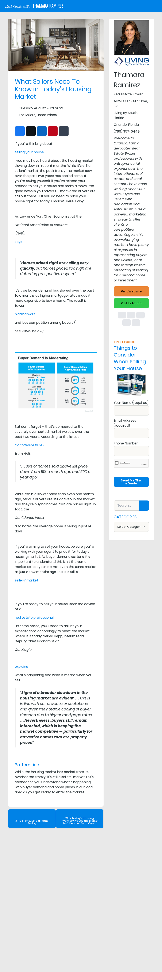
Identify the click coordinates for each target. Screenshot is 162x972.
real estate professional (34, 617)
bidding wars (25, 314)
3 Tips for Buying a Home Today (32, 822)
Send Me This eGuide (131, 481)
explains (21, 666)
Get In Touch (131, 303)
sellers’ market (26, 580)
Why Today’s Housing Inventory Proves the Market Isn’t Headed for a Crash (80, 820)
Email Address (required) (125, 423)
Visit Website (131, 291)
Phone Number (126, 443)
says (18, 241)
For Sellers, (27, 114)
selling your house (29, 152)
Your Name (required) (131, 402)
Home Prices (47, 114)
